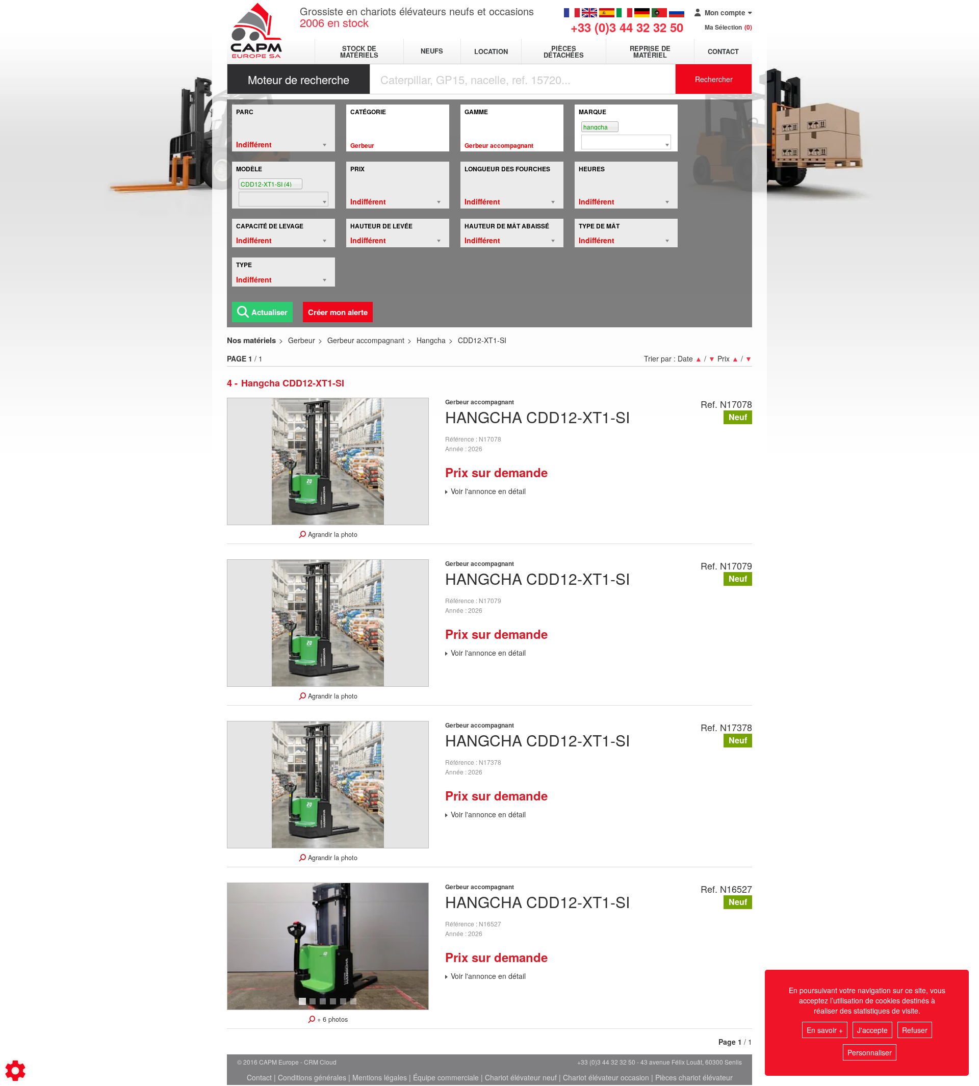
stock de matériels (359, 51)
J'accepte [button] (872, 1030)
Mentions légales (379, 1077)
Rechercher (714, 79)
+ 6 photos (331, 1019)
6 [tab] (355, 1006)
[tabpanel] (327, 946)
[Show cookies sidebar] (15, 1071)
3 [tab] (324, 1006)
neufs (432, 51)
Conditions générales (312, 1077)
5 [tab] (345, 1006)
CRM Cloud (320, 1061)
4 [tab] (334, 1006)
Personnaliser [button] (869, 1052)
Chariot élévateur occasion (606, 1077)
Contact (723, 51)
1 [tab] (304, 1006)
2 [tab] (314, 1006)
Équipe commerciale (446, 1077)
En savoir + (825, 1030)
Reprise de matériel (650, 51)
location (491, 51)
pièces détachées (564, 51)
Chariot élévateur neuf (521, 1077)
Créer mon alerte (338, 312)
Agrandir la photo (331, 534)
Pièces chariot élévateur (694, 1077)
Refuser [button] (915, 1030)
